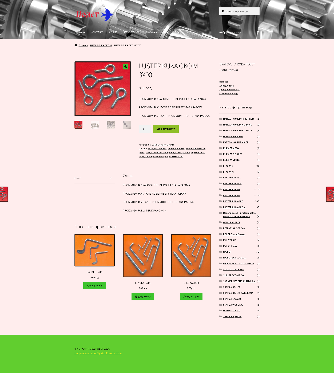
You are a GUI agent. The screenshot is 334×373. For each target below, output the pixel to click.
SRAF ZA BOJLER (231, 287)
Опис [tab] (77, 178)
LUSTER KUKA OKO (233, 201)
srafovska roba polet (162, 152)
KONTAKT (97, 32)
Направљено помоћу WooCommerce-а (98, 353)
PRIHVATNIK (229, 239)
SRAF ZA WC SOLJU (233, 304)
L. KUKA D (228, 165)
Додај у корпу (166, 128)
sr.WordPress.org (228, 93)
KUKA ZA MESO (231, 148)
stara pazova (182, 152)
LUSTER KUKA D (231, 189)
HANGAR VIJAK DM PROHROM (238, 118)
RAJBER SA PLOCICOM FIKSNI (238, 263)
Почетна (83, 45)
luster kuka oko (176, 148)
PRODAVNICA (132, 32)
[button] (125, 66)
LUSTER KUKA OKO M (101, 45)
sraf (148, 152)
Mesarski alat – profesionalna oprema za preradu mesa (239, 214)
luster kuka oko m (195, 148)
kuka (150, 148)
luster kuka (160, 148)
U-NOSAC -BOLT (231, 310)
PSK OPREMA (230, 245)
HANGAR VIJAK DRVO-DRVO (237, 124)
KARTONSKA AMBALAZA (235, 142)
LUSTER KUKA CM (232, 183)
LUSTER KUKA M (231, 195)
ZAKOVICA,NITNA (232, 316)
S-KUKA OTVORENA (233, 269)
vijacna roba (198, 152)
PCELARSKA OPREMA (234, 228)
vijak (141, 156)
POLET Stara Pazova (234, 234)
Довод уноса (226, 85)
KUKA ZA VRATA (231, 160)
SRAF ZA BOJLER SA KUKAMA (238, 293)
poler (141, 152)
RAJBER (227, 251)
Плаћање (151, 32)
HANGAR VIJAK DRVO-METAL (238, 130)
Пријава (223, 81)
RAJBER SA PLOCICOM (234, 257)
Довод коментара (229, 89)
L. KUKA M (228, 171)
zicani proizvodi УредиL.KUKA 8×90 (164, 156)
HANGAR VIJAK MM (233, 136)
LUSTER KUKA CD (232, 177)
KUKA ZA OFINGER (232, 154)
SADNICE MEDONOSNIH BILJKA (239, 281)
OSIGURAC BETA (231, 222)
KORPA (113, 32)
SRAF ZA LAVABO (232, 298)
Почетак (79, 32)
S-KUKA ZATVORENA (234, 275)
